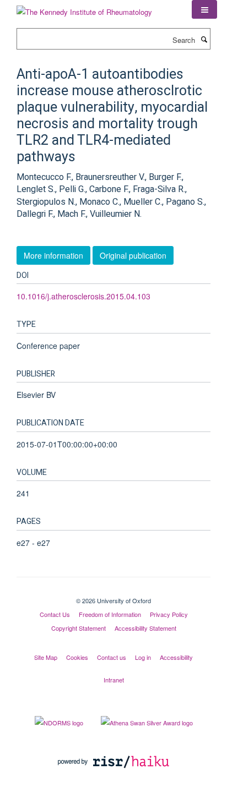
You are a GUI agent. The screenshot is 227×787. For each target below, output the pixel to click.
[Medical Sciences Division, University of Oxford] (113, 591)
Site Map (45, 657)
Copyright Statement (78, 628)
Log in (143, 657)
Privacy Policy (169, 614)
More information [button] (53, 255)
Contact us (111, 657)
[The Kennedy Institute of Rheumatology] (84, 8)
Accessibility (176, 657)
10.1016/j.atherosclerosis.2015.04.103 (83, 296)
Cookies (77, 657)
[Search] (204, 39)
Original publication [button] (133, 255)
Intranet (114, 679)
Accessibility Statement (145, 628)
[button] (204, 9)
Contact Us (55, 614)
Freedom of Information (110, 614)
